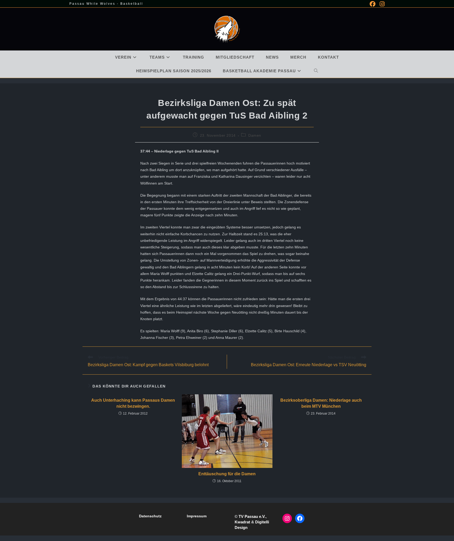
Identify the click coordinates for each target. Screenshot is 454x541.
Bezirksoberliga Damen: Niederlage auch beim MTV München (321, 403)
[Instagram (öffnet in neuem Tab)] (381, 4)
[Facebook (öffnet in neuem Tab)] (373, 4)
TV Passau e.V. (252, 516)
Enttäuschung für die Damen (227, 474)
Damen (254, 135)
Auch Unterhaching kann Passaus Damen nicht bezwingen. (133, 403)
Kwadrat (242, 522)
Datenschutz (150, 516)
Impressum (197, 516)
